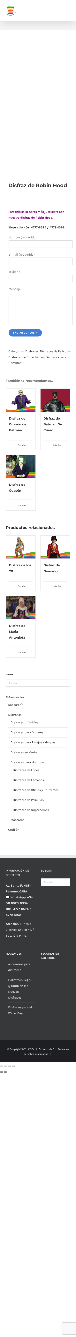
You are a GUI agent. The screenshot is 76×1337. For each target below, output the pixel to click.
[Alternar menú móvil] (68, 8)
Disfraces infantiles (24, 722)
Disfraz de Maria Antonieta (17, 631)
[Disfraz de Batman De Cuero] (55, 400)
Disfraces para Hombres (28, 762)
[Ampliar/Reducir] (1, 1066)
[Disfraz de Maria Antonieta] (20, 607)
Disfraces (32, 351)
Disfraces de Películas (55, 351)
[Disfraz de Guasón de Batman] (20, 400)
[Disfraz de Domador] (55, 547)
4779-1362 (57, 227)
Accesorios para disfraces (19, 967)
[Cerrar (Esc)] (13, 1066)
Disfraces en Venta (24, 752)
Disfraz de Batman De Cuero (52, 424)
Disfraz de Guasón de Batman (17, 424)
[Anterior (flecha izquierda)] (1, 1072)
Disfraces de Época (26, 770)
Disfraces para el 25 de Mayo (20, 1010)
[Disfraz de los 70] (20, 547)
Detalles (22, 445)
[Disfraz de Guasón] (20, 466)
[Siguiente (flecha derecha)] (5, 1072)
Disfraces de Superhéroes (26, 357)
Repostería (15, 705)
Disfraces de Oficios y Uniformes (35, 790)
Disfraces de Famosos (28, 780)
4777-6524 (38, 227)
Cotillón (13, 829)
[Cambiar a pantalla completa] (5, 1066)
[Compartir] (9, 1066)
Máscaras (17, 820)
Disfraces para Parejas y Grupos (33, 742)
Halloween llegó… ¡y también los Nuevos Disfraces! (20, 988)
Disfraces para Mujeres (27, 732)
